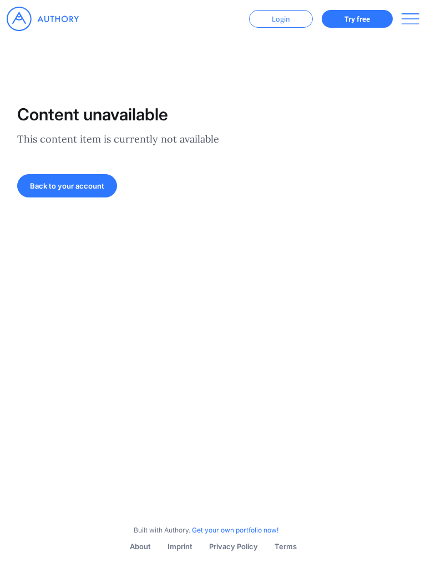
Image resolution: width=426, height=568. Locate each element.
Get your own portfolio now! (235, 530)
